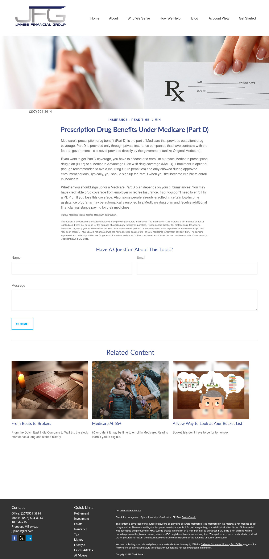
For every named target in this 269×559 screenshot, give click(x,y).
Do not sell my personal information (193, 547)
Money (78, 539)
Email (141, 257)
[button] (95, 17)
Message (18, 285)
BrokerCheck (189, 517)
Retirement (81, 513)
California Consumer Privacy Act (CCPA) (222, 544)
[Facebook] (14, 538)
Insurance (80, 529)
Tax (76, 534)
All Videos (80, 555)
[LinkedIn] (29, 538)
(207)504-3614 (31, 513)
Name (16, 257)
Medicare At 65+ (106, 424)
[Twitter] (22, 538)
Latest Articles (83, 550)
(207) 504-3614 (32, 518)
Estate (78, 524)
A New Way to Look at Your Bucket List (207, 424)
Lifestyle (79, 545)
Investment (81, 518)
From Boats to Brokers (31, 424)
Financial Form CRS (130, 510)
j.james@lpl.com (22, 531)
